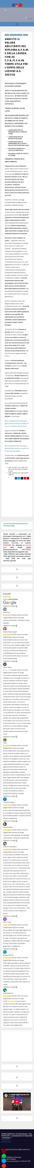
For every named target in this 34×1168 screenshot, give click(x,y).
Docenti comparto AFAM (16, 35)
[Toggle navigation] (17, 24)
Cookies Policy (6, 1142)
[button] (31, 24)
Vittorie (25, 35)
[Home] (2, 24)
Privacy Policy (5, 1140)
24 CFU (6, 35)
